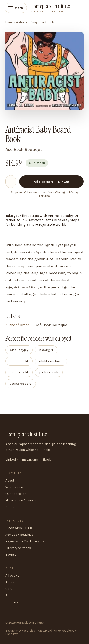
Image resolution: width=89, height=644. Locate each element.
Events (10, 555)
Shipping (12, 595)
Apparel (11, 582)
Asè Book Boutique (19, 535)
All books (12, 575)
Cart (8, 589)
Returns (11, 602)
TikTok (46, 460)
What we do (14, 487)
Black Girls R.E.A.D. (19, 528)
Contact (11, 507)
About (9, 480)
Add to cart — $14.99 (51, 181)
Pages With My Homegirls (24, 541)
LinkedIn (12, 460)
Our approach (15, 494)
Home (9, 22)
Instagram (30, 460)
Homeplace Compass (21, 500)
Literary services (18, 548)
